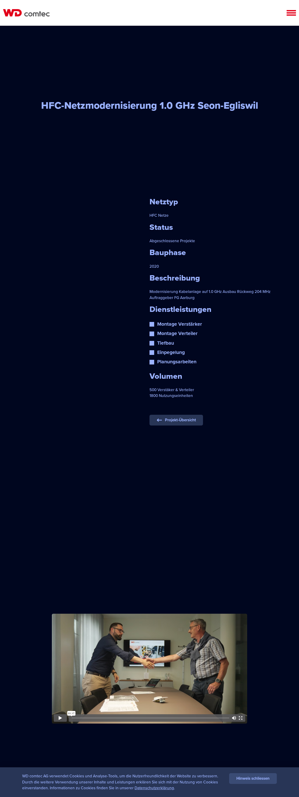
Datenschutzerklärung (154, 788)
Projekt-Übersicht (180, 420)
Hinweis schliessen (253, 778)
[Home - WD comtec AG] (26, 13)
